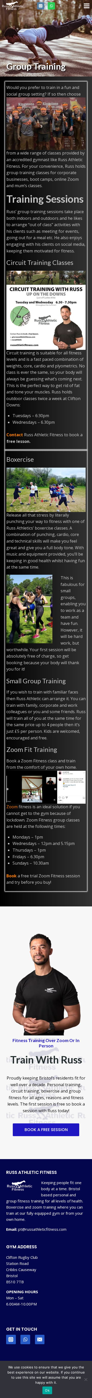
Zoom (12, 807)
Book (11, 876)
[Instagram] (40, 5)
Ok (47, 1390)
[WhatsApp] (51, 5)
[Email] (40, 1339)
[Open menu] (86, 6)
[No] (85, 1379)
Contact (14, 435)
